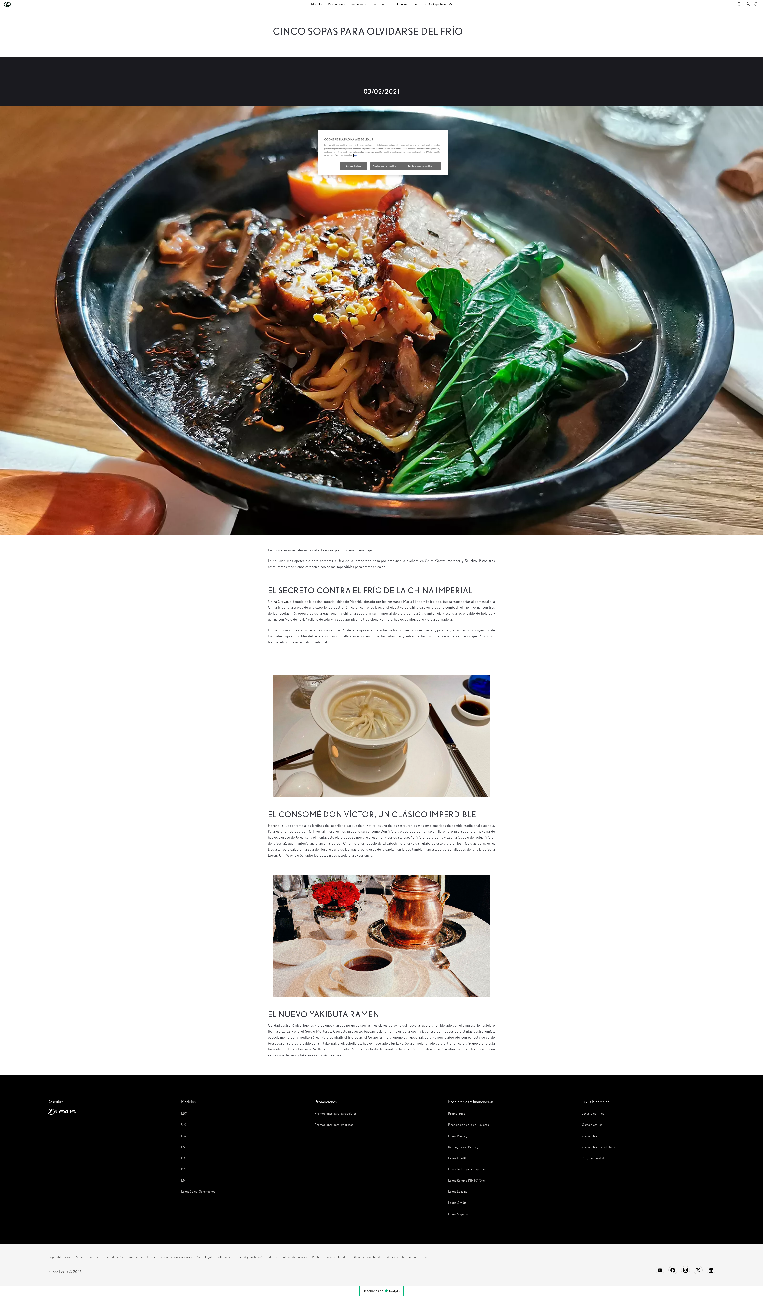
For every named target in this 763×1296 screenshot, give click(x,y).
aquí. (356, 155)
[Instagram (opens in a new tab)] (685, 1270)
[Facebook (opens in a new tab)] (672, 1270)
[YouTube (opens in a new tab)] (660, 1270)
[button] (15, 4)
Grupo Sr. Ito (428, 1025)
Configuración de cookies (420, 166)
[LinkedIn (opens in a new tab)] (711, 1270)
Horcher (274, 825)
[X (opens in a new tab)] (698, 1270)
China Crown (278, 601)
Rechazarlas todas (354, 166)
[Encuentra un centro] (739, 4)
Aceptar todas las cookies (384, 166)
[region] (383, 152)
